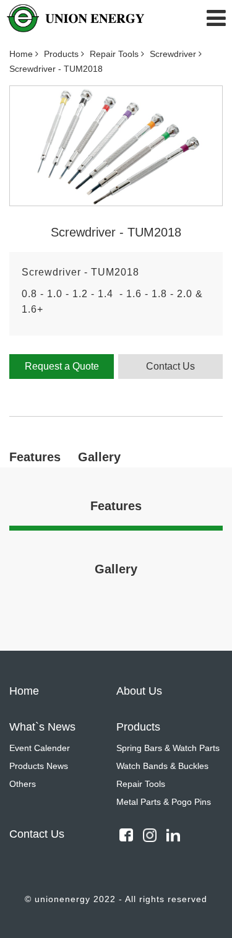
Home (22, 54)
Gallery (99, 457)
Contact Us (170, 366)
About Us (139, 691)
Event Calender (39, 748)
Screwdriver (174, 54)
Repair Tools (115, 54)
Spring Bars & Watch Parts (168, 748)
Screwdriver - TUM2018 (56, 69)
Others (22, 784)
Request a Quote (62, 366)
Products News (38, 766)
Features (35, 457)
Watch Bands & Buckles (162, 766)
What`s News (42, 727)
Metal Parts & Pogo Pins (163, 802)
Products (62, 54)
